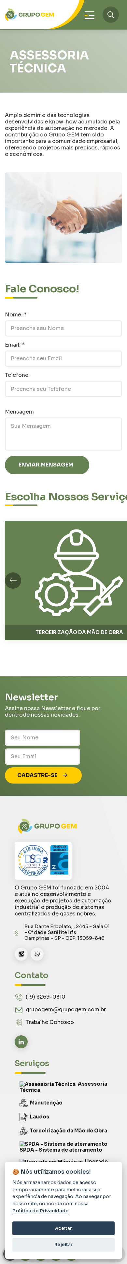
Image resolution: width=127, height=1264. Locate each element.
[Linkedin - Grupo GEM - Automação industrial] (21, 1041)
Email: (15, 345)
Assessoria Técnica (63, 1087)
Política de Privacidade (40, 1211)
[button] (13, 580)
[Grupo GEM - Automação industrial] (29, 15)
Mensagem (19, 412)
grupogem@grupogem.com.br (66, 1009)
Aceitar (63, 1228)
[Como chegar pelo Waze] (37, 954)
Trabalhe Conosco (50, 1022)
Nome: (16, 315)
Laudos (39, 1116)
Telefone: (17, 375)
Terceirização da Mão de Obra (68, 1130)
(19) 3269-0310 (45, 997)
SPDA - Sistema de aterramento (61, 1150)
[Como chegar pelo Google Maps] (21, 954)
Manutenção (46, 1102)
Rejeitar (63, 1244)
